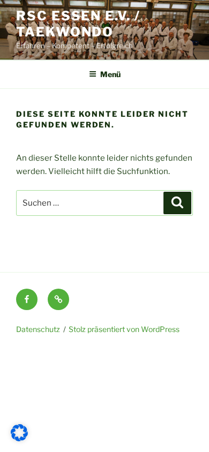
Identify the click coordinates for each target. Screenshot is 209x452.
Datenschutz (38, 329)
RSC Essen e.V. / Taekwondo (78, 24)
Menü (110, 74)
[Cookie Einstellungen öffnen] (19, 438)
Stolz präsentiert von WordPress (124, 329)
